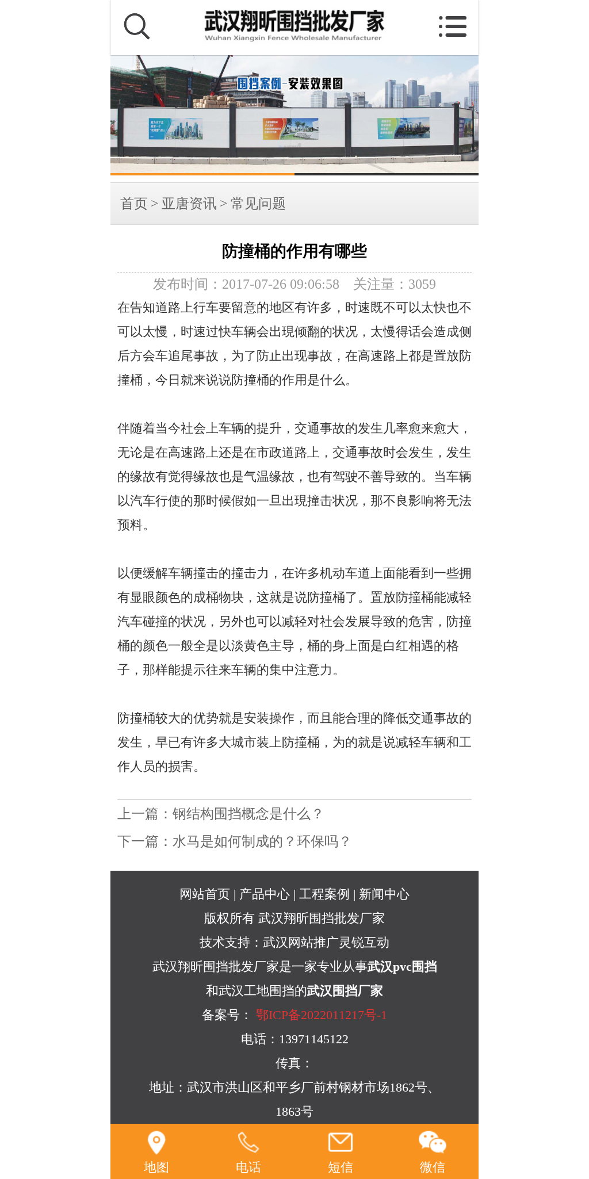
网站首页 (204, 894)
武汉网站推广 (301, 943)
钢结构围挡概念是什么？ (248, 813)
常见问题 (258, 203)
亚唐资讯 (189, 203)
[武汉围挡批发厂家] (294, 115)
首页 (134, 203)
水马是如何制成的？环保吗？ (262, 841)
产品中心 (264, 894)
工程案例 (324, 894)
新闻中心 (384, 894)
